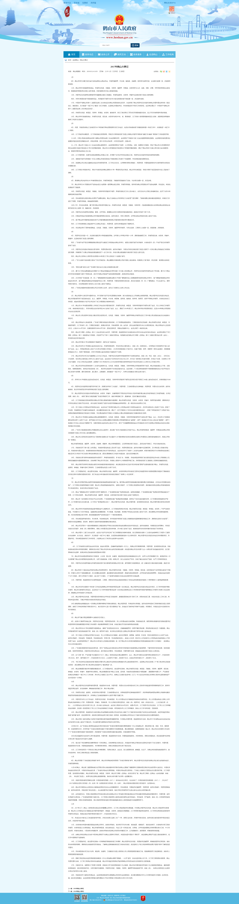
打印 (115, 71)
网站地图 (104, 895)
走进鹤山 (76, 60)
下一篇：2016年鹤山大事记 (76, 891)
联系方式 (110, 895)
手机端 (76, 3)
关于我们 (123, 895)
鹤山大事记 (84, 60)
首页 (69, 60)
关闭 (122, 71)
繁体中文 (67, 3)
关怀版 (93, 3)
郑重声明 (117, 895)
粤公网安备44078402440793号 (113, 900)
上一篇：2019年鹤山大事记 (76, 888)
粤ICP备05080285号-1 (96, 900)
